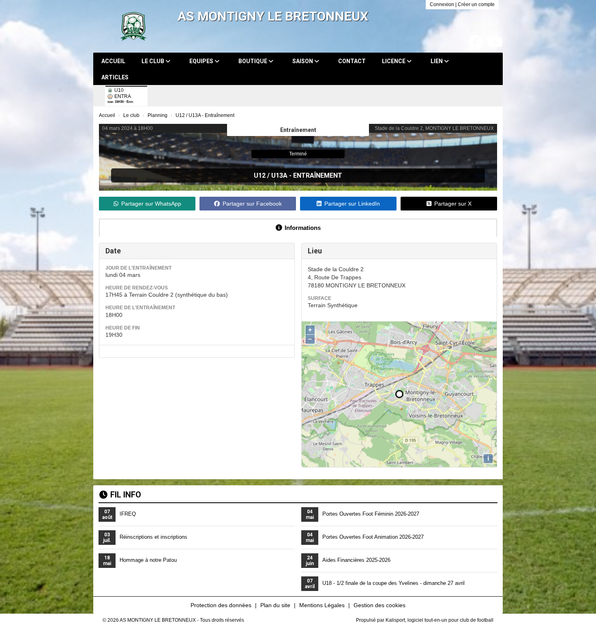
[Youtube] (495, 42)
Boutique (253, 61)
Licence (394, 61)
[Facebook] (475, 42)
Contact (352, 61)
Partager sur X (453, 203)
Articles (115, 77)
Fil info (125, 494)
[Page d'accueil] (133, 26)
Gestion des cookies (379, 605)
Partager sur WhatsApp (151, 203)
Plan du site (275, 605)
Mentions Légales (322, 605)
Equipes (201, 61)
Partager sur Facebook (252, 203)
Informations (303, 227)
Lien (437, 61)
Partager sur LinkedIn (352, 203)
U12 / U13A (270, 175)
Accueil (113, 61)
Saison (303, 61)
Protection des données (221, 605)
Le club (153, 61)
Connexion (442, 4)
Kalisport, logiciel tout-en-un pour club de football (439, 620)
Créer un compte (476, 4)
